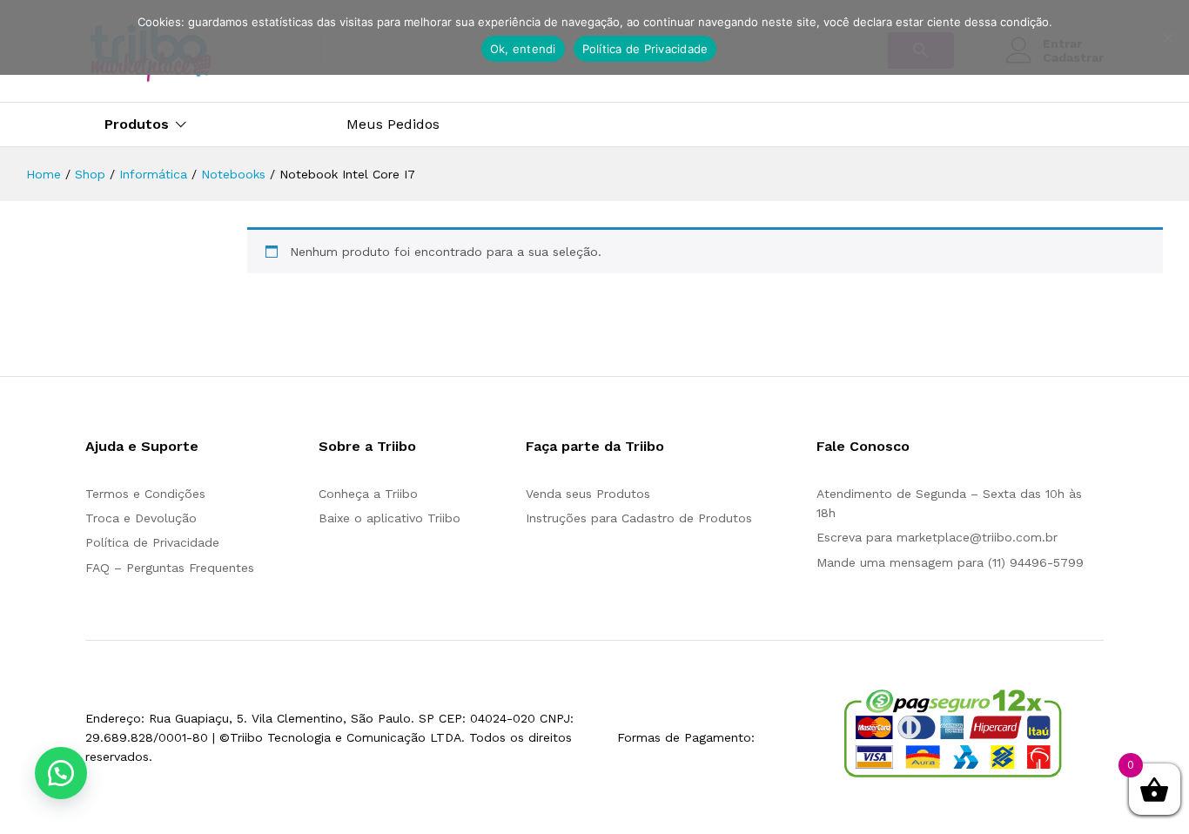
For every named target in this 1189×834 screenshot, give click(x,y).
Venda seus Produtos (588, 494)
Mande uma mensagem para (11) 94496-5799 (950, 562)
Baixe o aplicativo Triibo (389, 518)
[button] (61, 773)
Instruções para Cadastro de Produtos (639, 518)
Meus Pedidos (393, 124)
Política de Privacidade (152, 542)
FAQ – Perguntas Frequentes (169, 568)
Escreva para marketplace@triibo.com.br (937, 537)
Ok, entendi (523, 49)
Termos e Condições (145, 494)
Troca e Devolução (141, 518)
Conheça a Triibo (368, 494)
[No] (1167, 37)
